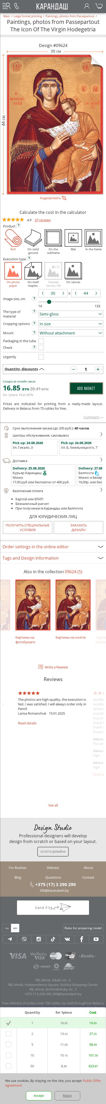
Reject (67, 1095)
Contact (88, 877)
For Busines (17, 867)
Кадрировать (51, 198)
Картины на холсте (71, 637)
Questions (53, 877)
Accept (39, 1095)
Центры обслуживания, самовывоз (41, 435)
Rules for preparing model (83, 928)
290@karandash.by (54, 890)
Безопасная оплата (28, 490)
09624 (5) (73, 571)
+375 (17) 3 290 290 (55, 884)
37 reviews (43, 220)
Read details (27, 723)
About (88, 867)
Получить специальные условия (27, 527)
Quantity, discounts (21, 369)
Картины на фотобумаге (25, 639)
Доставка (20, 460)
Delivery (53, 867)
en (15, 928)
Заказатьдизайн (78, 527)
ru (6, 928)
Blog (17, 877)
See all (53, 805)
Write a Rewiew (56, 667)
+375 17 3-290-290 (37, 994)
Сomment (92, 417)
